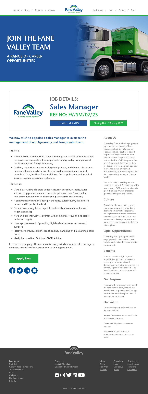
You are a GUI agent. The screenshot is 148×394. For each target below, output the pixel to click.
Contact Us (59, 361)
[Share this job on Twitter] (20, 272)
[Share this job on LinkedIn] (27, 272)
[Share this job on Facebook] (12, 272)
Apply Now (23, 258)
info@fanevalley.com (69, 367)
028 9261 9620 (64, 364)
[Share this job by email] (34, 272)
